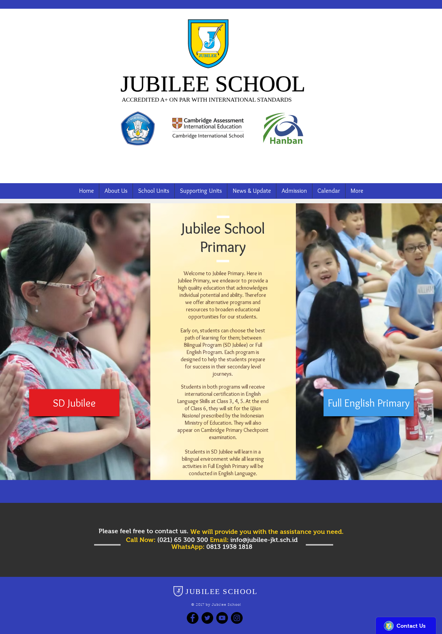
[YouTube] (222, 618)
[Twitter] (207, 618)
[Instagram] (237, 618)
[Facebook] (192, 618)
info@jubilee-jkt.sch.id (264, 539)
